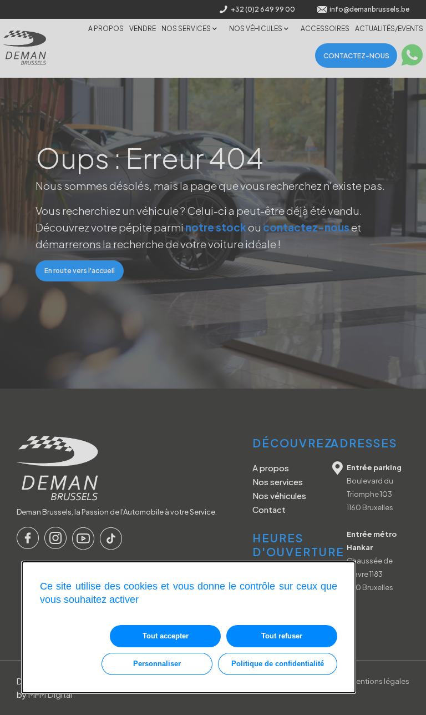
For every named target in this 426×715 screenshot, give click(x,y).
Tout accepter (166, 636)
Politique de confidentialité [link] (277, 663)
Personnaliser (157, 663)
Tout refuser (281, 636)
